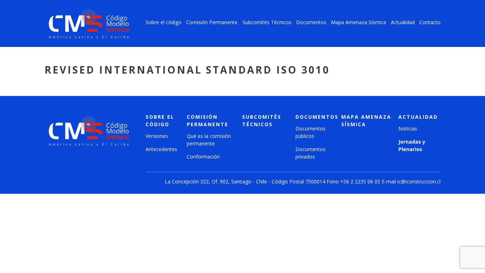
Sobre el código (163, 22)
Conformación (203, 156)
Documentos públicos (310, 132)
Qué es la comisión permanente (209, 140)
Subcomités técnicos (261, 120)
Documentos (311, 22)
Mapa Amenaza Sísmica (358, 22)
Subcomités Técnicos (267, 22)
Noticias (407, 128)
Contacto (430, 22)
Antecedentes (161, 149)
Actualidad (403, 22)
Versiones (157, 136)
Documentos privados (310, 153)
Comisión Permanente (212, 22)
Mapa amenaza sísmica (366, 120)
